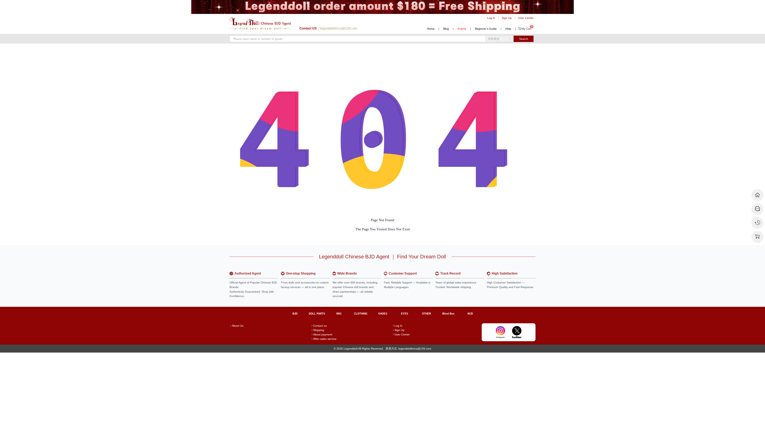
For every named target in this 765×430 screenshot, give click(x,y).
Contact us (320, 325)
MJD (470, 313)
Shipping (318, 330)
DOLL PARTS (317, 313)
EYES (404, 313)
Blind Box (448, 313)
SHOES (382, 313)
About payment (322, 334)
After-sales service (324, 338)
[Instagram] (500, 332)
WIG (338, 313)
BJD (294, 313)
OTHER (426, 313)
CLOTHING (360, 313)
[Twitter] (517, 332)
